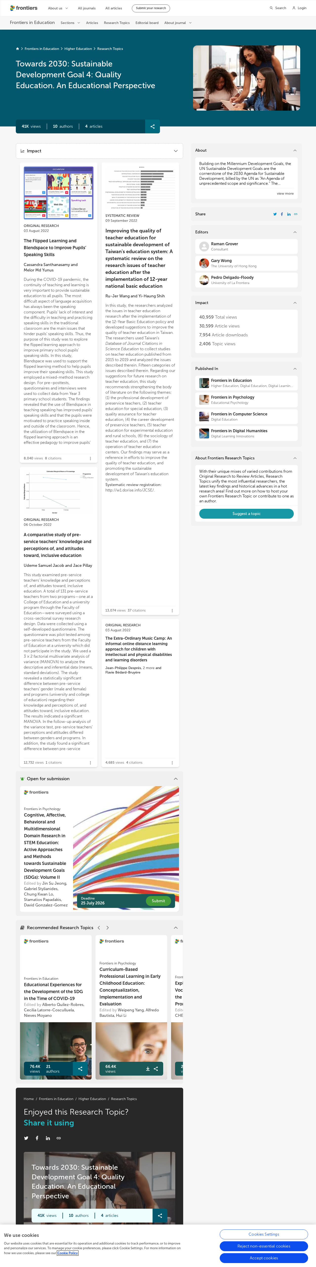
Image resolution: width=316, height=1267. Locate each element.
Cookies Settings (264, 1234)
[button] (63, 126)
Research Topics (110, 49)
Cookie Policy (68, 1253)
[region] (158, 1246)
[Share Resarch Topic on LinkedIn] (47, 1138)
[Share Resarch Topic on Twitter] (26, 1138)
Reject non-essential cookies (263, 1246)
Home (29, 1099)
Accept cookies (264, 1258)
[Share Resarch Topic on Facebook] (37, 1138)
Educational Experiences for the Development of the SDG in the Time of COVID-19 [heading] (53, 991)
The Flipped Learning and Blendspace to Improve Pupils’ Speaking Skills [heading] (55, 247)
